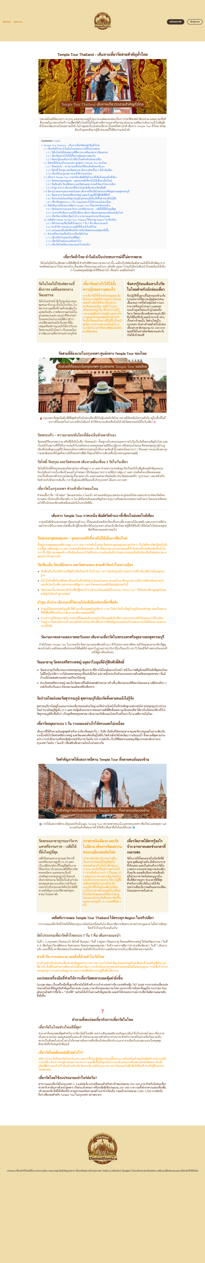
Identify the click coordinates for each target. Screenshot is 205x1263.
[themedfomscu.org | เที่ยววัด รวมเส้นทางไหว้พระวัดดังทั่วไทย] (102, 20)
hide (57, 140)
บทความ (18, 22)
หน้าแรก (6, 22)
